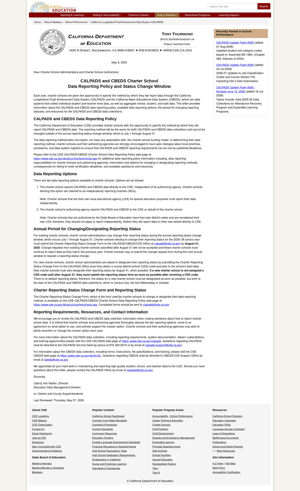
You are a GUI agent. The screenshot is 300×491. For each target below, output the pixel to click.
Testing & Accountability (105, 15)
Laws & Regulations (223, 433)
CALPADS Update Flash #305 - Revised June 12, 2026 (235, 89)
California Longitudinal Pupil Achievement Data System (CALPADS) (127, 22)
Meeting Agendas (42, 463)
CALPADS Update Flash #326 (235, 65)
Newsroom (38, 442)
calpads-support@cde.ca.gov (163, 345)
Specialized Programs (197, 15)
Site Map (230, 463)
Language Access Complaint (228, 429)
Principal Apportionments (166, 446)
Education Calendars (224, 420)
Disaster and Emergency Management (173, 438)
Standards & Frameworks (106, 468)
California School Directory (227, 416)
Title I (155, 468)
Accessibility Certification (226, 472)
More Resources (226, 451)
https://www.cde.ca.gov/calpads (141, 341)
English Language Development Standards (116, 442)
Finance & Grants (138, 15)
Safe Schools (159, 451)
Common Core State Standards (109, 420)
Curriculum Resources (104, 433)
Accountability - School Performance (172, 416)
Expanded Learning (163, 442)
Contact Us (38, 429)
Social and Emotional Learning (109, 464)
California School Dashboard (108, 416)
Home (37, 22)
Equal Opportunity (42, 433)
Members (37, 472)
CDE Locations (40, 416)
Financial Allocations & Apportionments (114, 446)
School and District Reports (227, 446)
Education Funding (102, 438)
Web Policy (218, 468)
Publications (219, 442)
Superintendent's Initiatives (47, 451)
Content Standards (102, 429)
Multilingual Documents (225, 438)
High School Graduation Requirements (113, 455)
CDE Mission (39, 420)
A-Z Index (217, 463)
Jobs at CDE (39, 438)
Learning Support (228, 15)
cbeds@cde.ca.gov (56, 359)
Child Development (163, 433)
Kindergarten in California (106, 459)
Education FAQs (221, 424)
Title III (156, 472)
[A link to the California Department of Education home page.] (53, 7)
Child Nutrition (160, 429)
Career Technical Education (167, 420)
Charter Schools (161, 424)
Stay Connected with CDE (46, 446)
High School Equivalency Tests (109, 451)
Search (263, 6)
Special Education (162, 459)
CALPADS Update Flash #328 (235, 42)
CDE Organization (42, 424)
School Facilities (161, 455)
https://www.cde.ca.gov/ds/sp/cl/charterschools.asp (65, 158)
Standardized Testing (164, 464)
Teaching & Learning (71, 15)
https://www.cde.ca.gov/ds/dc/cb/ (80, 355)
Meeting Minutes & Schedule (48, 468)
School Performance (76, 22)
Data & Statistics (166, 15)
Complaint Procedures (104, 424)
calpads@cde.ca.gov (167, 243)
